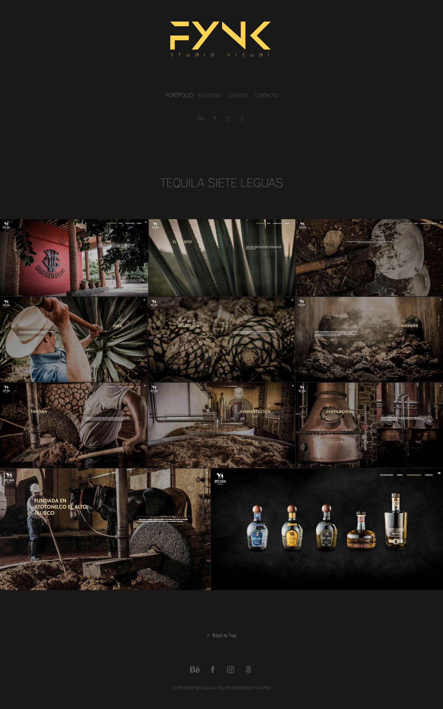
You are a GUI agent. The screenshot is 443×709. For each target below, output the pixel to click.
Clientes (238, 95)
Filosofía (209, 95)
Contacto (266, 95)
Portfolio (179, 95)
